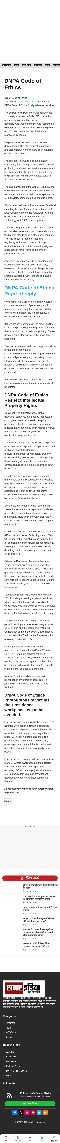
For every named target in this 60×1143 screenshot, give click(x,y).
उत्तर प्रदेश (26, 65)
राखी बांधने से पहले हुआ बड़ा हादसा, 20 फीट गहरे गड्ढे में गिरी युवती (39, 898)
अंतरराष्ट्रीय (6, 65)
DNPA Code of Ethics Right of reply (29, 291)
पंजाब (47, 65)
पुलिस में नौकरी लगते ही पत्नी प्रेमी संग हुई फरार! (40, 887)
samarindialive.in (27, 101)
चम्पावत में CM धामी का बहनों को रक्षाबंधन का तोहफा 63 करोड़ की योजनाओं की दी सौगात (38, 932)
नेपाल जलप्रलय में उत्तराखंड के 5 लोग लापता (40, 909)
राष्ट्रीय (16, 65)
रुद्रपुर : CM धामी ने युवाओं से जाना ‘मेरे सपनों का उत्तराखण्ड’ (39, 920)
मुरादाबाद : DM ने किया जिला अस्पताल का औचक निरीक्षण (36, 945)
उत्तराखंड (38, 65)
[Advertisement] (30, 31)
